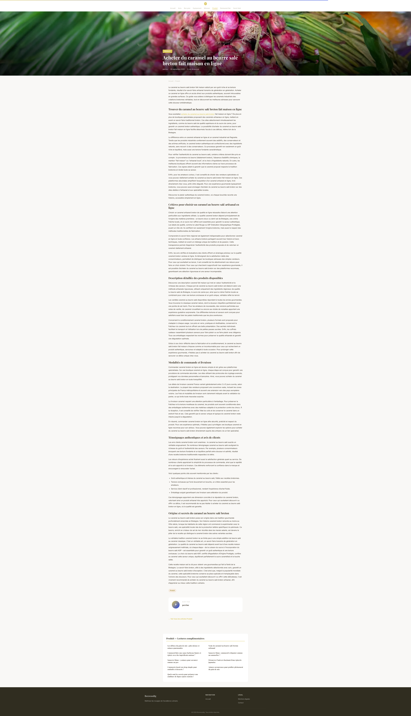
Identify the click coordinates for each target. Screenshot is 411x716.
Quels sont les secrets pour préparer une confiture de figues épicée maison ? (183, 675)
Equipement (197, 8)
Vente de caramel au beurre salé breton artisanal (223, 647)
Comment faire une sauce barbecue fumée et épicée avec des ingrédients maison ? (184, 654)
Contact (241, 703)
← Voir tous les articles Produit (180, 619)
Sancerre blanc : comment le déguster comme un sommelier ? (225, 654)
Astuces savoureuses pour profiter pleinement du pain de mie (225, 668)
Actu (179, 8)
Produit (215, 8)
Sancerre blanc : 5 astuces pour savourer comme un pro (183, 661)
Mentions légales (244, 699)
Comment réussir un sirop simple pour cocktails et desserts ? (182, 668)
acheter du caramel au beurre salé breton (197, 114)
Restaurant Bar (225, 8)
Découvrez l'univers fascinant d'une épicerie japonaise (225, 661)
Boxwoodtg (150, 695)
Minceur (207, 8)
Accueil (173, 8)
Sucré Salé (237, 8)
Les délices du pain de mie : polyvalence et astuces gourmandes (183, 647)
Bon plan (187, 8)
